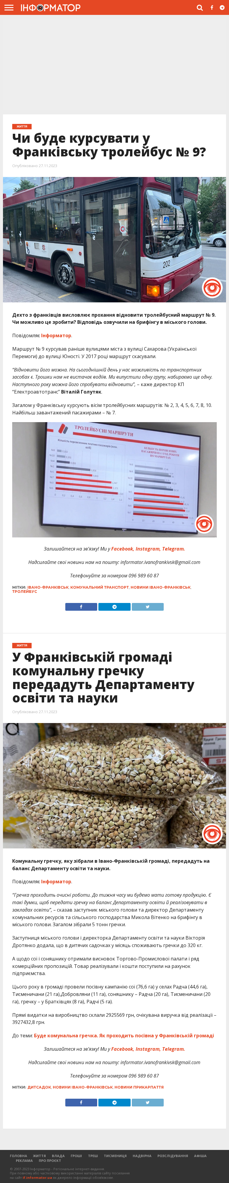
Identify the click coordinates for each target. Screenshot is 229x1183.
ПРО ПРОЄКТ (50, 1160)
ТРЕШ (93, 1156)
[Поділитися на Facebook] (81, 605)
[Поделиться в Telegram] (114, 1101)
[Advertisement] (114, 65)
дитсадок (39, 1087)
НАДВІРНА (142, 1156)
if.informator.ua (37, 1177)
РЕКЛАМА (24, 1160)
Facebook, (123, 548)
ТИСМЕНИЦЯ (115, 1156)
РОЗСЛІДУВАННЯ (172, 1156)
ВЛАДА (58, 1156)
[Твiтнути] (148, 605)
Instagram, (149, 548)
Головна (18, 1156)
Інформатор (55, 335)
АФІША (200, 1156)
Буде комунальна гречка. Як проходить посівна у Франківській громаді (124, 1035)
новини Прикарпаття (139, 1087)
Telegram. (173, 548)
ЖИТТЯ (39, 1156)
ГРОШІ (76, 1156)
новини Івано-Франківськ (161, 587)
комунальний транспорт (99, 587)
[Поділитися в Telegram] (114, 605)
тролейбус (24, 591)
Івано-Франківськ (48, 587)
